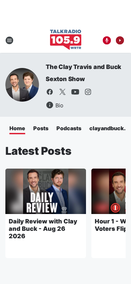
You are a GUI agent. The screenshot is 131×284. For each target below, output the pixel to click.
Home (17, 128)
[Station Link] (65, 40)
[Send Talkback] (107, 40)
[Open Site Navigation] (9, 40)
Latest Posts (38, 150)
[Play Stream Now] (120, 40)
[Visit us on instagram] (88, 92)
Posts (40, 128)
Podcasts (68, 128)
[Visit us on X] (62, 92)
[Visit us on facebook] (50, 92)
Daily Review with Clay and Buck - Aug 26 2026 (43, 229)
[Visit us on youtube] (75, 92)
